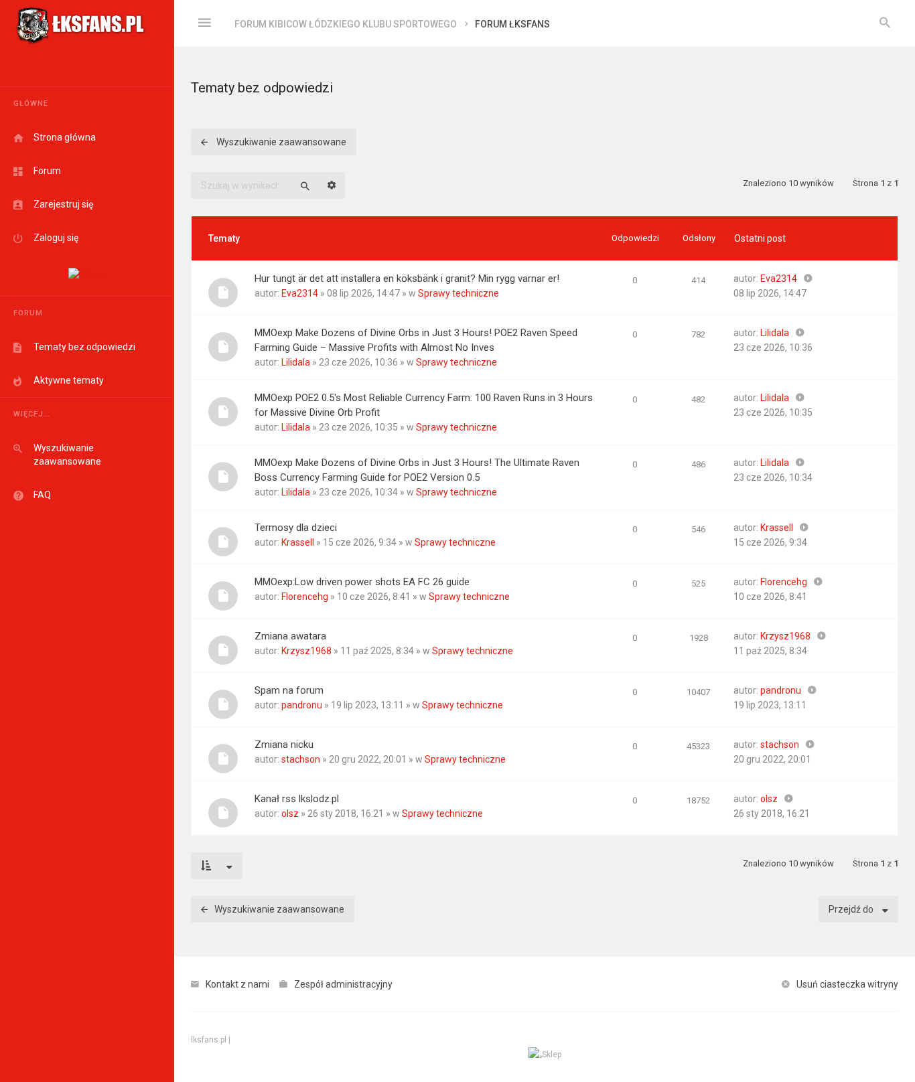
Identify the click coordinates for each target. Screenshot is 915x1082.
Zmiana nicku (284, 745)
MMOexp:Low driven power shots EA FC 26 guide (362, 582)
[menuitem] (884, 23)
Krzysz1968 (306, 650)
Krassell (297, 542)
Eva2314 (299, 293)
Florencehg (304, 596)
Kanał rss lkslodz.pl (297, 799)
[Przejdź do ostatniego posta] (808, 278)
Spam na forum (289, 690)
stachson (300, 759)
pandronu (301, 705)
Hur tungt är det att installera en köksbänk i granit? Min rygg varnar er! (407, 279)
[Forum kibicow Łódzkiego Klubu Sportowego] (80, 23)
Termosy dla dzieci (296, 528)
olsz (290, 813)
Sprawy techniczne (458, 293)
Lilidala (295, 362)
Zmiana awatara (290, 636)
